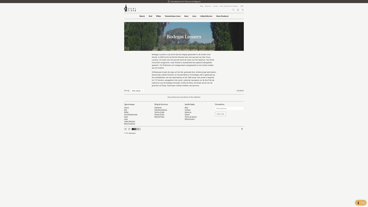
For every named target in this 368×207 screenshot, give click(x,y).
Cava (126, 119)
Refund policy (190, 119)
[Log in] (238, 10)
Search (187, 114)
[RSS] (136, 129)
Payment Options (160, 110)
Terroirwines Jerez (130, 114)
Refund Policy (159, 117)
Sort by (126, 91)
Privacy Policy (159, 114)
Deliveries (158, 107)
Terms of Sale (159, 112)
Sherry (126, 107)
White (126, 112)
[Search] (233, 10)
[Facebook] (125, 129)
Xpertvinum (132, 133)
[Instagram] (129, 129)
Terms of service (191, 117)
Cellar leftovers (129, 121)
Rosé (126, 117)
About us (188, 112)
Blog (186, 107)
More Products (129, 124)
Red (125, 110)
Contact (187, 110)
